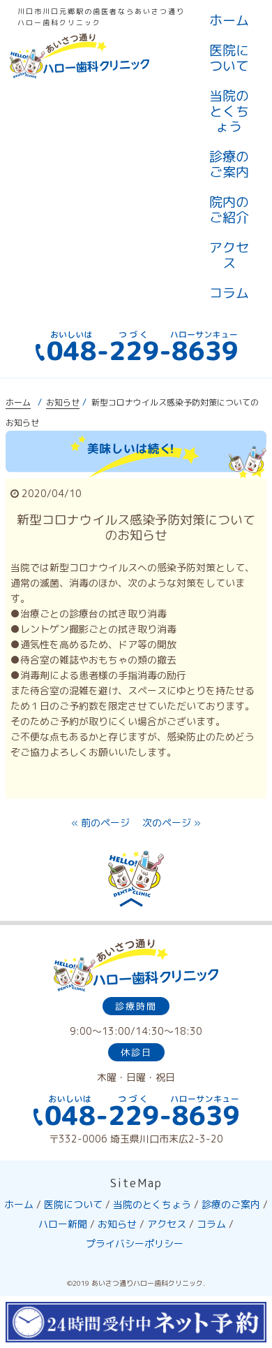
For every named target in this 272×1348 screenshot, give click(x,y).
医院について (229, 58)
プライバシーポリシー (134, 1243)
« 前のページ (100, 822)
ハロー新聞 (62, 1224)
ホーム (229, 20)
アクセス (229, 255)
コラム (229, 293)
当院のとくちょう (229, 111)
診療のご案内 (229, 164)
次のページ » (171, 822)
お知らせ (63, 402)
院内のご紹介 (229, 210)
